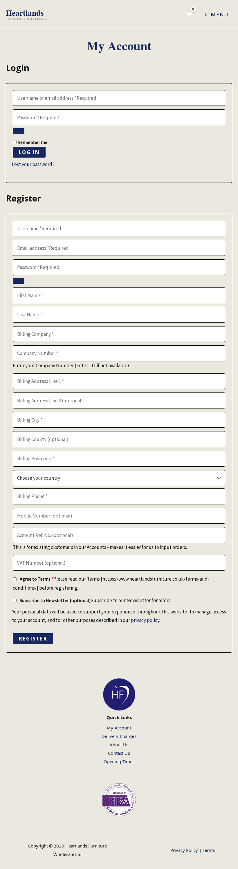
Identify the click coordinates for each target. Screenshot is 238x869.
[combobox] (119, 478)
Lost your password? (33, 164)
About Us (118, 744)
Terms (209, 850)
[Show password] (18, 131)
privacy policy (145, 620)
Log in (29, 152)
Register (33, 638)
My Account (119, 728)
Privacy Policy (184, 850)
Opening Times (119, 761)
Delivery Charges (119, 736)
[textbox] (119, 478)
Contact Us (119, 753)
